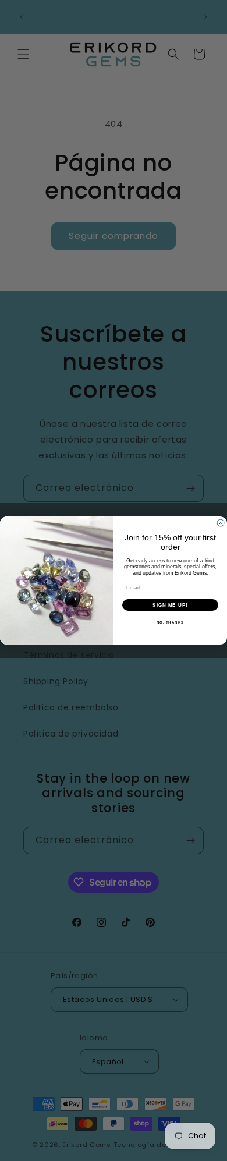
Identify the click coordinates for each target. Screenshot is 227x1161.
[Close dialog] (220, 522)
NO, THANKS (171, 622)
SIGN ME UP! (170, 604)
